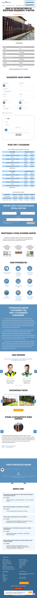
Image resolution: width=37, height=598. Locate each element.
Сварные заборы (22, 563)
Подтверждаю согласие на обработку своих (18, 132)
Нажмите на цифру (18, 127)
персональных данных (26, 132)
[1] (11, 130)
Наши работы (5, 575)
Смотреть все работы (18, 410)
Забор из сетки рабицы (7, 562)
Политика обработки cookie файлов (18, 595)
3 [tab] (19, 385)
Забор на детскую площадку (8, 566)
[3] (19, 130)
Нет (20, 102)
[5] (27, 130)
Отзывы (4, 576)
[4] (23, 130)
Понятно (30, 592)
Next (34, 401)
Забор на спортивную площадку (8, 567)
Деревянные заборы (22, 559)
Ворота (20, 566)
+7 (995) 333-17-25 (22, 571)
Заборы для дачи (6, 559)
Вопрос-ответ (5, 578)
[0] (7, 130)
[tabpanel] (10, 373)
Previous (2, 401)
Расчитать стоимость (18, 588)
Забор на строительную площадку (9, 569)
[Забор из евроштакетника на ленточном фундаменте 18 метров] (18, 28)
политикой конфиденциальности (17, 593)
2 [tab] (17, 385)
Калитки (20, 567)
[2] (15, 130)
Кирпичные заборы (22, 562)
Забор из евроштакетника (7, 563)
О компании (5, 579)
